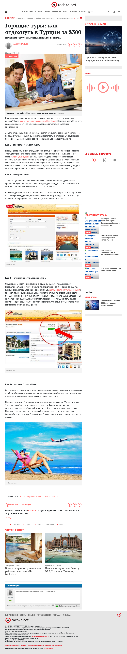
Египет (28, 525)
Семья (47, 11)
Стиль (38, 11)
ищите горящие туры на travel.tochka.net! (38, 121)
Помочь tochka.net (25, 18)
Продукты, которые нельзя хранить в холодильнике (109, 237)
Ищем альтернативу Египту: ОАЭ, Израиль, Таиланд (62, 570)
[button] (114, 12)
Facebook (33, 510)
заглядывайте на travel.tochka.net (64, 290)
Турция (16, 525)
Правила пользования (12, 645)
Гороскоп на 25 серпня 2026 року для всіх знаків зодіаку (110, 303)
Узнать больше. (49, 649)
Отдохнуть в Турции (20, 157)
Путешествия (59, 11)
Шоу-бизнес (27, 11)
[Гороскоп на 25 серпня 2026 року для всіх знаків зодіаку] (92, 305)
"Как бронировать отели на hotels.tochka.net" (39, 497)
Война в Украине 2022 (45, 18)
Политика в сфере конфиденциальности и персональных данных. (41, 645)
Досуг (91, 11)
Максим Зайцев (20, 44)
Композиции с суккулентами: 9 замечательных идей (110, 252)
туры (61, 525)
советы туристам (45, 525)
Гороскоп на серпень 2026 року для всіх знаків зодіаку (102, 59)
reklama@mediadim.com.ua (40, 636)
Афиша (82, 11)
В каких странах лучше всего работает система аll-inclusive (23, 571)
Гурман (73, 11)
